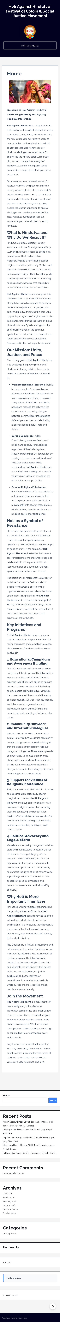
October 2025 (9, 1213)
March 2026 (8, 1197)
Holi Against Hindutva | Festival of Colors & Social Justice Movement (30, 11)
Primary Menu (30, 45)
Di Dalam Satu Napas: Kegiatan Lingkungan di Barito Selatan (29, 1153)
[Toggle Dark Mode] (53, 1306)
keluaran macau (10, 1295)
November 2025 (10, 1209)
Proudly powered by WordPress (14, 1318)
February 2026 (9, 1201)
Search (6, 1095)
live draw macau (13, 1278)
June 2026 (8, 1194)
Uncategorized (9, 1234)
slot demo (7, 1262)
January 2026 (9, 1205)
